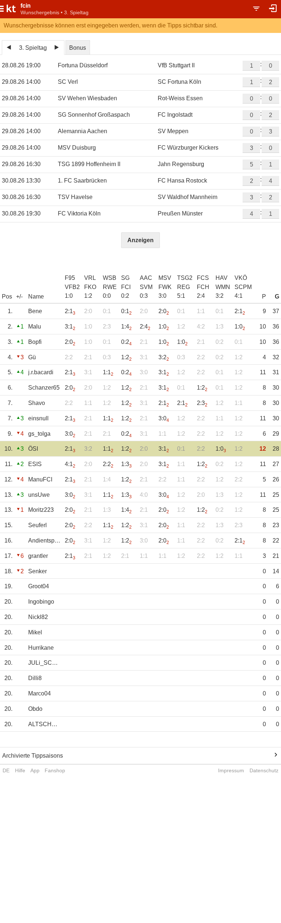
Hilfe (20, 770)
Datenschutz (264, 770)
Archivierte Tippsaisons (32, 756)
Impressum (231, 770)
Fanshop (55, 770)
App (35, 770)
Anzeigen (140, 240)
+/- (19, 296)
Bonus (77, 48)
